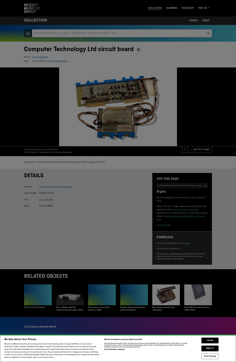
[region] (118, 348)
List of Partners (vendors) (114, 349)
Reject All (210, 348)
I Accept (210, 340)
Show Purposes (210, 356)
